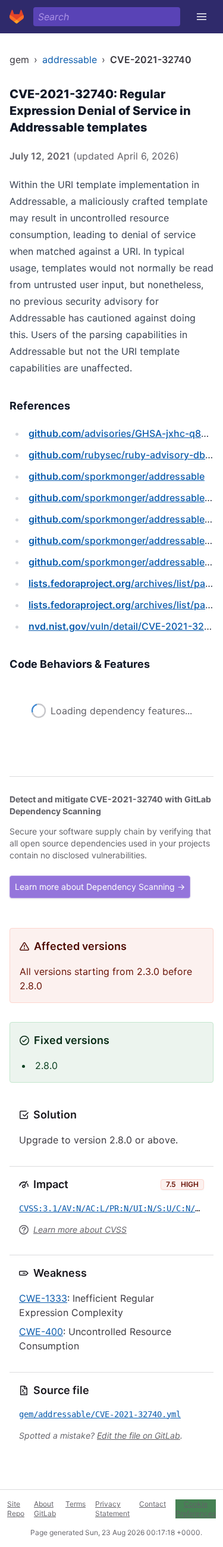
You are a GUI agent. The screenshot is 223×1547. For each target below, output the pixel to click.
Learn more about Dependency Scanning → (100, 887)
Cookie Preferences (195, 1508)
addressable (69, 59)
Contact (152, 1503)
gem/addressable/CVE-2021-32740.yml (100, 1414)
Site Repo (15, 1508)
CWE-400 (41, 1331)
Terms (75, 1503)
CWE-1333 (43, 1298)
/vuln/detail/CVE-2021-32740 (125, 626)
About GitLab (45, 1508)
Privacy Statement (112, 1508)
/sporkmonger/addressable (117, 476)
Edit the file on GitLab (138, 1435)
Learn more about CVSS (80, 1229)
